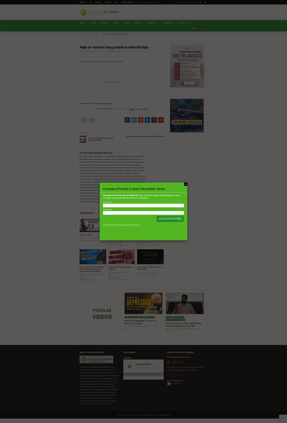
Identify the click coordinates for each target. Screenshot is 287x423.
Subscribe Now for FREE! (170, 219)
